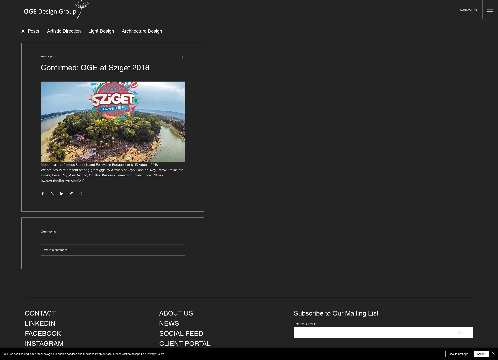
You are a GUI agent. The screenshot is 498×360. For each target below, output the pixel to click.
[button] (468, 9)
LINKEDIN (40, 323)
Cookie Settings (458, 354)
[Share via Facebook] (43, 193)
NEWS (169, 323)
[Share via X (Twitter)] (52, 193)
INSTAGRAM (44, 343)
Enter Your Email (304, 323)
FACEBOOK (43, 333)
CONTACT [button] (40, 313)
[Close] (493, 354)
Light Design (101, 31)
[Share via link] (71, 193)
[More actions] (182, 57)
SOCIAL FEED (181, 333)
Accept (481, 354)
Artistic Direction (64, 31)
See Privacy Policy (152, 354)
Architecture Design (142, 31)
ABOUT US (176, 313)
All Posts (30, 31)
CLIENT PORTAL (184, 343)
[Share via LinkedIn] (62, 193)
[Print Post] (81, 193)
